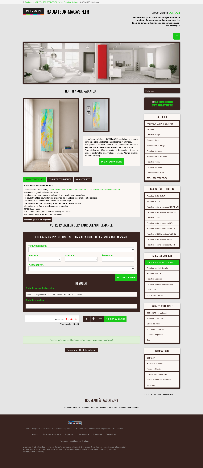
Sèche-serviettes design (156, 145)
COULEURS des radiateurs (157, 313)
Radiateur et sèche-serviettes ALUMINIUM (163, 207)
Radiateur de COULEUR (156, 196)
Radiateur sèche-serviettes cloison (160, 284)
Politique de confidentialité (157, 374)
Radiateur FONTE (153, 217)
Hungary (62, 428)
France (48, 428)
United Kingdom (101, 428)
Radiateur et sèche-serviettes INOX (160, 223)
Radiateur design (70, 2)
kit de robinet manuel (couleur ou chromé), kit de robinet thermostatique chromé (85, 189)
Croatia (42, 428)
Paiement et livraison (155, 369)
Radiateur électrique (154, 151)
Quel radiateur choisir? (155, 329)
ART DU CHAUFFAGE (155, 295)
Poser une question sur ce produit (37, 219)
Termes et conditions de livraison (159, 379)
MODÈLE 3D (151, 289)
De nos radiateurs (153, 324)
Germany (55, 428)
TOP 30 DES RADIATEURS (157, 178)
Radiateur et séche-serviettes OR (159, 239)
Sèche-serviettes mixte (155, 172)
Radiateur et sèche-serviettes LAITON (161, 228)
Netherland (71, 428)
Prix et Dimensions (111, 161)
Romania (79, 428)
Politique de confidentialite (90, 434)
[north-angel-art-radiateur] (96, 114)
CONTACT (151, 358)
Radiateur (29, 2)
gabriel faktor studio (169, 423)
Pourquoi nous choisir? (155, 318)
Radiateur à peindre (154, 279)
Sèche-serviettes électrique (157, 156)
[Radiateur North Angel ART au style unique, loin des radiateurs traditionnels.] (51, 134)
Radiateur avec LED (154, 273)
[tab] (34, 179)
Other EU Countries (115, 428)
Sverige (92, 428)
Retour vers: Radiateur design (81, 350)
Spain (86, 428)
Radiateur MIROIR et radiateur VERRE (161, 234)
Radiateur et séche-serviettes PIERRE (161, 245)
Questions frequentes (155, 334)
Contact (35, 434)
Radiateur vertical (153, 162)
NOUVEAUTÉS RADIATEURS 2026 (48, 2)
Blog (148, 340)
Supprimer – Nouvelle (125, 277)
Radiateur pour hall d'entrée (157, 268)
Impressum (151, 385)
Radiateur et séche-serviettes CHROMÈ (162, 212)
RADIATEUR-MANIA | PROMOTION (160, 124)
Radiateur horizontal (154, 167)
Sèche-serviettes (153, 140)
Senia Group (111, 434)
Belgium (35, 428)
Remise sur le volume (155, 363)
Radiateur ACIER (153, 201)
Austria (28, 428)
